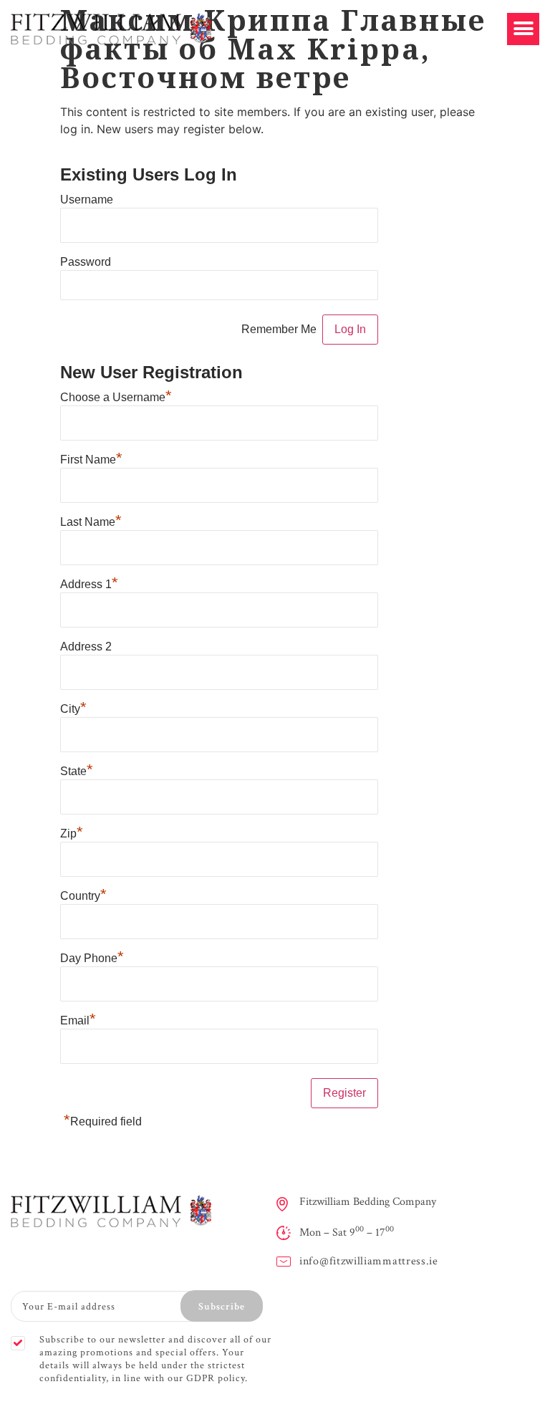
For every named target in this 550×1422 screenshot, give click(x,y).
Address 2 (86, 647)
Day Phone (92, 958)
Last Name (91, 522)
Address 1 (89, 584)
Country (83, 896)
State (76, 771)
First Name (91, 460)
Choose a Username (116, 397)
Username (86, 200)
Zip (71, 834)
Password (85, 262)
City (73, 709)
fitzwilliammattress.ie (383, 1261)
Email (78, 1021)
